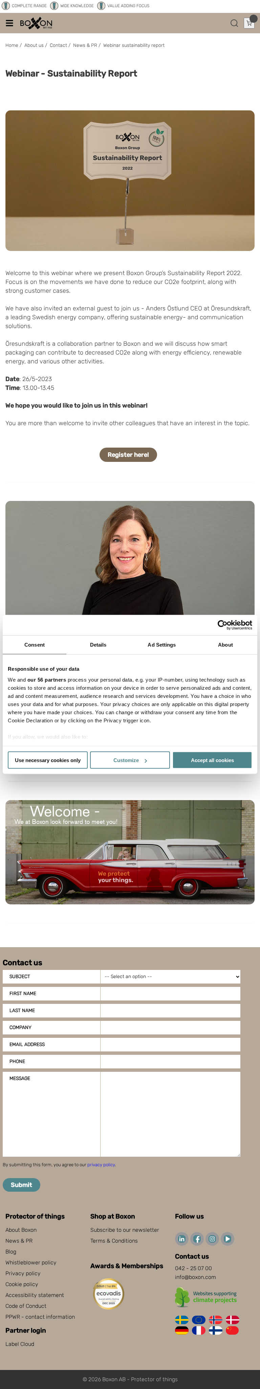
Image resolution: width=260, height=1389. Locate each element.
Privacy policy (23, 1273)
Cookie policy (21, 1284)
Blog (10, 1251)
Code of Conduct (25, 1306)
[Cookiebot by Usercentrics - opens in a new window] (222, 625)
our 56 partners (46, 679)
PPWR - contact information (40, 1317)
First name (22, 993)
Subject (19, 976)
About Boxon (21, 1230)
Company (20, 1027)
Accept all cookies (212, 760)
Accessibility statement (34, 1295)
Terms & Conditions (114, 1241)
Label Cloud (19, 1344)
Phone (17, 1061)
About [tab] (225, 645)
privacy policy (101, 1164)
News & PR (18, 1241)
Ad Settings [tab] (162, 645)
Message (19, 1078)
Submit (21, 1185)
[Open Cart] (249, 23)
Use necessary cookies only (48, 760)
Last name (22, 1010)
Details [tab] (98, 645)
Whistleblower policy (31, 1262)
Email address (27, 1044)
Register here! (128, 454)
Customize (126, 760)
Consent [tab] (34, 645)
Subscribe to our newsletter (124, 1230)
